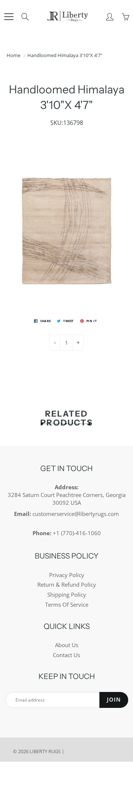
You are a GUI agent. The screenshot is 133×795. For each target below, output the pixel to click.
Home (13, 55)
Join (114, 699)
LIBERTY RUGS (45, 751)
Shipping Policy (66, 594)
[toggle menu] (8, 16)
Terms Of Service (66, 604)
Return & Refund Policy (66, 584)
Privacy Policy (66, 575)
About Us (66, 645)
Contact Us (66, 655)
